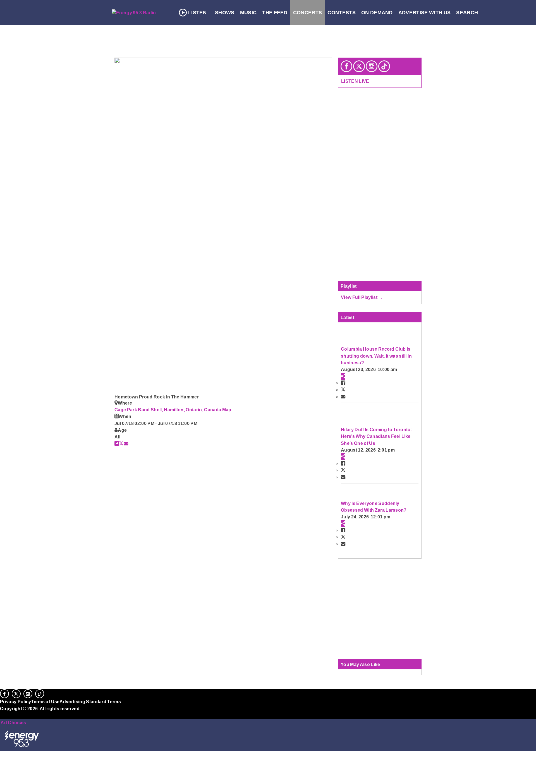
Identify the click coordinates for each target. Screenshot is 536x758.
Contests (341, 12)
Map (226, 409)
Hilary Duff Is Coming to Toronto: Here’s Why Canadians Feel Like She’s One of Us (376, 436)
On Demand (377, 12)
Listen (197, 12)
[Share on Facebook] (116, 443)
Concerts (307, 12)
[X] (359, 66)
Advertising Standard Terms (90, 701)
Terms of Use (45, 701)
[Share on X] (121, 443)
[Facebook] (346, 66)
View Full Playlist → (362, 297)
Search (467, 12)
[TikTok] (384, 66)
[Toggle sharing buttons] (343, 376)
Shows (224, 12)
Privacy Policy (15, 701)
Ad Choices (13, 722)
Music (248, 12)
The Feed (275, 12)
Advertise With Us (424, 12)
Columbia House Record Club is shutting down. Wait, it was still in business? (376, 355)
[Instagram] (371, 66)
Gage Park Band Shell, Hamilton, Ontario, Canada (168, 409)
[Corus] (3, 714)
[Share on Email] (126, 443)
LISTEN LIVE (355, 81)
